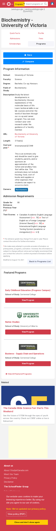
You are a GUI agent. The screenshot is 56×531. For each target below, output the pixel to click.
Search (45, 4)
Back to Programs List (40, 261)
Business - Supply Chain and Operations (24, 353)
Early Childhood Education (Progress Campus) (27, 290)
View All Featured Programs (18, 374)
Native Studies (12, 322)
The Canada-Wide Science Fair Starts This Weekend (26, 410)
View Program (28, 300)
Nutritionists (21, 189)
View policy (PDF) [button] (16, 514)
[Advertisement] (28, 442)
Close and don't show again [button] (27, 522)
